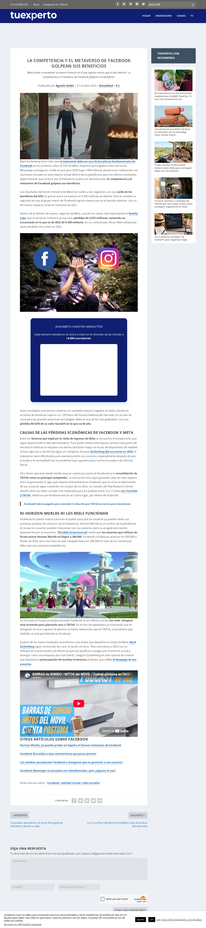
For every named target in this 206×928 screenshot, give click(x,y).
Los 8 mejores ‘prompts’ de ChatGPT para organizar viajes (170, 238)
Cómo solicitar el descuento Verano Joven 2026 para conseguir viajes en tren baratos (173, 167)
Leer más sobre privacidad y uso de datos (179, 919)
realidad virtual (71, 783)
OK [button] (151, 919)
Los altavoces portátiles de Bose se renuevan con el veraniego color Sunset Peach (172, 132)
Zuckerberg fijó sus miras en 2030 (111, 451)
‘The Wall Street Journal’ (72, 532)
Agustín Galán (65, 85)
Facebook (53, 783)
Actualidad (106, 85)
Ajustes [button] (140, 919)
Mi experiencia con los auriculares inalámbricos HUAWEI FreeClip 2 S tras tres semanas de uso (173, 96)
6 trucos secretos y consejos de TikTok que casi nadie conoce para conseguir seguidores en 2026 (173, 203)
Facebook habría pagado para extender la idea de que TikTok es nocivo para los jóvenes (77, 503)
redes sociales (91, 783)
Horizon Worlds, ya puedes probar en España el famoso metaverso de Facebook (70, 745)
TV (192, 16)
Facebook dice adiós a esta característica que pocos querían (58, 753)
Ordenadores (163, 16)
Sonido (181, 16)
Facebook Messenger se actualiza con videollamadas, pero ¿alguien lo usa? (68, 770)
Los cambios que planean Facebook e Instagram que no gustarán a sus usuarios (71, 762)
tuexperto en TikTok (55, 4)
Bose (36, 4)
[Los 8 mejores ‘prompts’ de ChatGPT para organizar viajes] (173, 224)
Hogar (146, 16)
